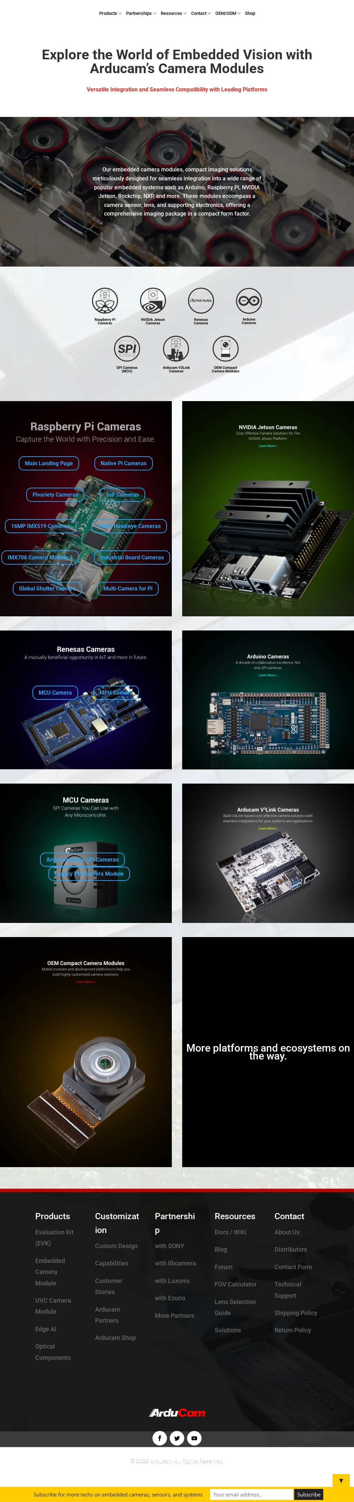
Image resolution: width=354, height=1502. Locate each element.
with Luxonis (172, 1280)
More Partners (174, 1315)
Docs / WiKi (230, 1232)
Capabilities (112, 1263)
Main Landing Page (49, 463)
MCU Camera (55, 692)
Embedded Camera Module (50, 1272)
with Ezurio (170, 1298)
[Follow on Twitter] (177, 1438)
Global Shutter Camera (47, 588)
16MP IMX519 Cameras (40, 526)
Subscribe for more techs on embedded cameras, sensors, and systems (118, 1494)
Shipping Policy (295, 1312)
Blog (221, 1249)
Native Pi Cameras (124, 463)
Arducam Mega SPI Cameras (82, 859)
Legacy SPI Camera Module (89, 874)
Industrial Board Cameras (132, 557)
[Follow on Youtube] (194, 1438)
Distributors (290, 1249)
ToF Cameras (122, 494)
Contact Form (293, 1267)
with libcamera (175, 1263)
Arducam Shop (115, 1337)
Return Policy (292, 1330)
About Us (287, 1232)
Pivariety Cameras (55, 494)
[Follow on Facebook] (159, 1438)
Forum (224, 1267)
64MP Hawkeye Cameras (129, 526)
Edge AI (45, 1329)
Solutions (228, 1330)
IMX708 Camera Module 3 (40, 557)
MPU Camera (116, 692)
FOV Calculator (236, 1284)
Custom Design (116, 1246)
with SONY (169, 1246)
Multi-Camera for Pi (127, 588)
